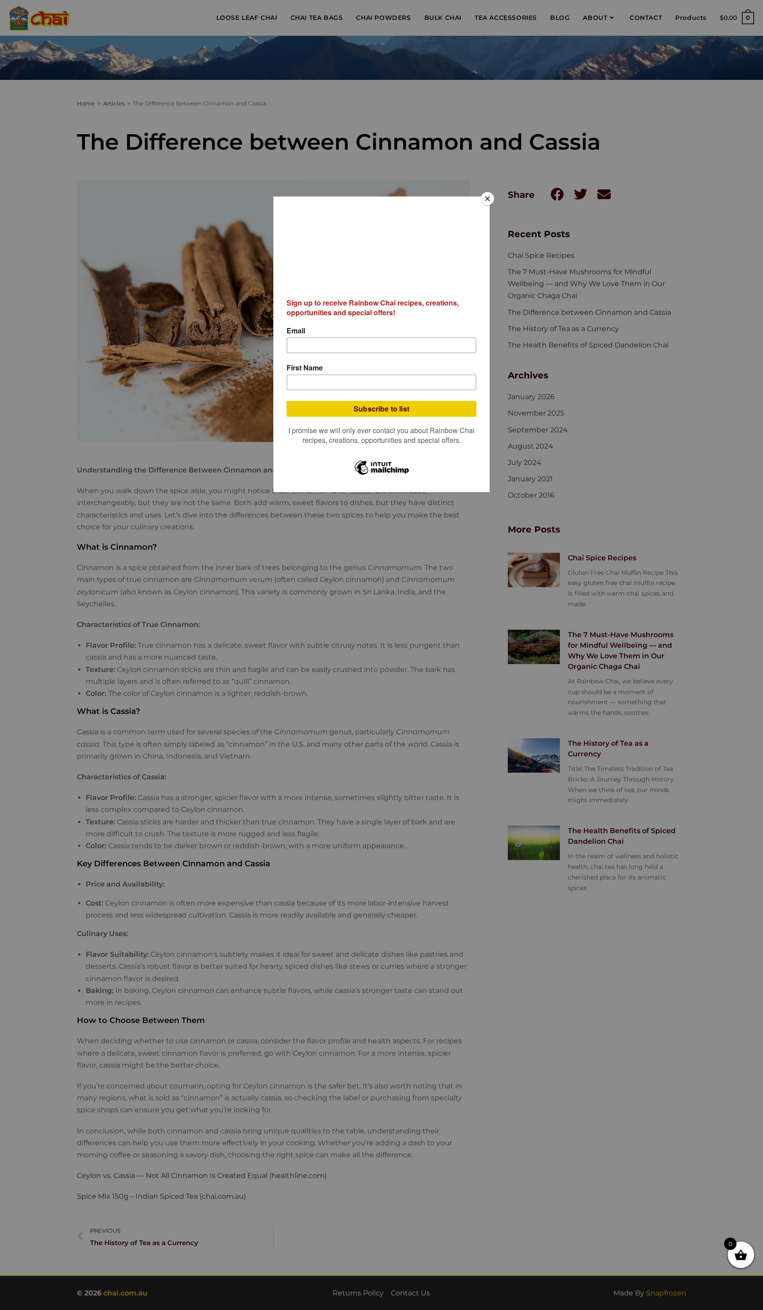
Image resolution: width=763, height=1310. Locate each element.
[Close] (487, 198)
